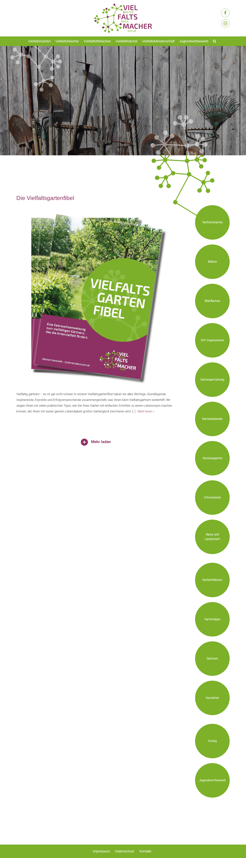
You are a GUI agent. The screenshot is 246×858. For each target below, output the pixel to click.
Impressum (101, 851)
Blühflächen (212, 301)
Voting (212, 741)
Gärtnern (212, 658)
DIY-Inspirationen (212, 340)
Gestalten (212, 698)
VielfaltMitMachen (97, 41)
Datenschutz (124, 851)
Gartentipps (212, 619)
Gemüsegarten (212, 458)
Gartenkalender (212, 419)
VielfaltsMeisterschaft (158, 41)
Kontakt (145, 851)
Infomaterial (212, 497)
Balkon (212, 261)
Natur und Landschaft (212, 537)
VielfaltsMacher (67, 41)
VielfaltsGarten (39, 41)
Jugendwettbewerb (193, 41)
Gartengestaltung (212, 379)
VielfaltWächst (126, 41)
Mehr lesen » (146, 411)
